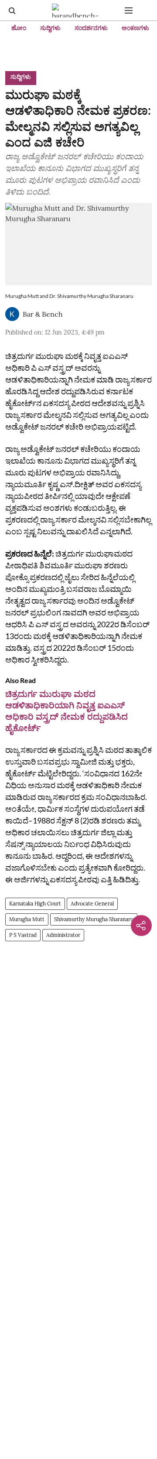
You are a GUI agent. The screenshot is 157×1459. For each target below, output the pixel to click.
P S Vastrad (23, 935)
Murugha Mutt (26, 919)
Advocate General (92, 903)
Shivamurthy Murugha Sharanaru (93, 919)
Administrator (63, 935)
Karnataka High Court (35, 903)
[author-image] (12, 314)
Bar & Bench (43, 314)
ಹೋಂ (18, 28)
